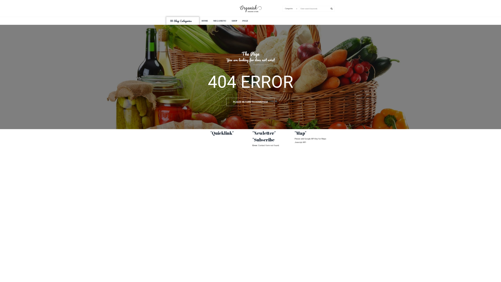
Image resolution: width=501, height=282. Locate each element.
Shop (234, 21)
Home (205, 21)
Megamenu (219, 21)
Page (245, 21)
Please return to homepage (250, 102)
